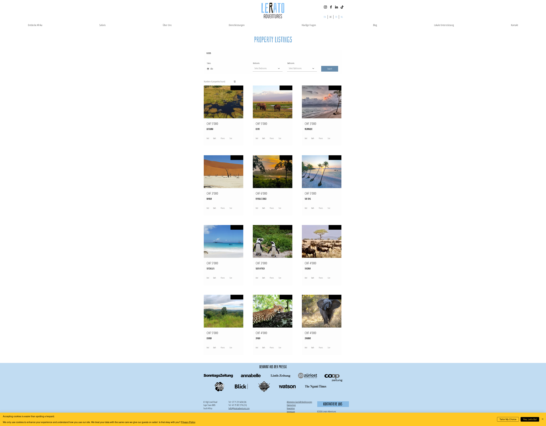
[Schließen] (542, 419)
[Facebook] (331, 7)
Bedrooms (256, 63)
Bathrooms (290, 63)
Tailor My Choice (508, 419)
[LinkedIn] (336, 7)
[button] (291, 408)
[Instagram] (325, 7)
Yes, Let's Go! (530, 419)
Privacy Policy (188, 422)
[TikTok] (342, 7)
